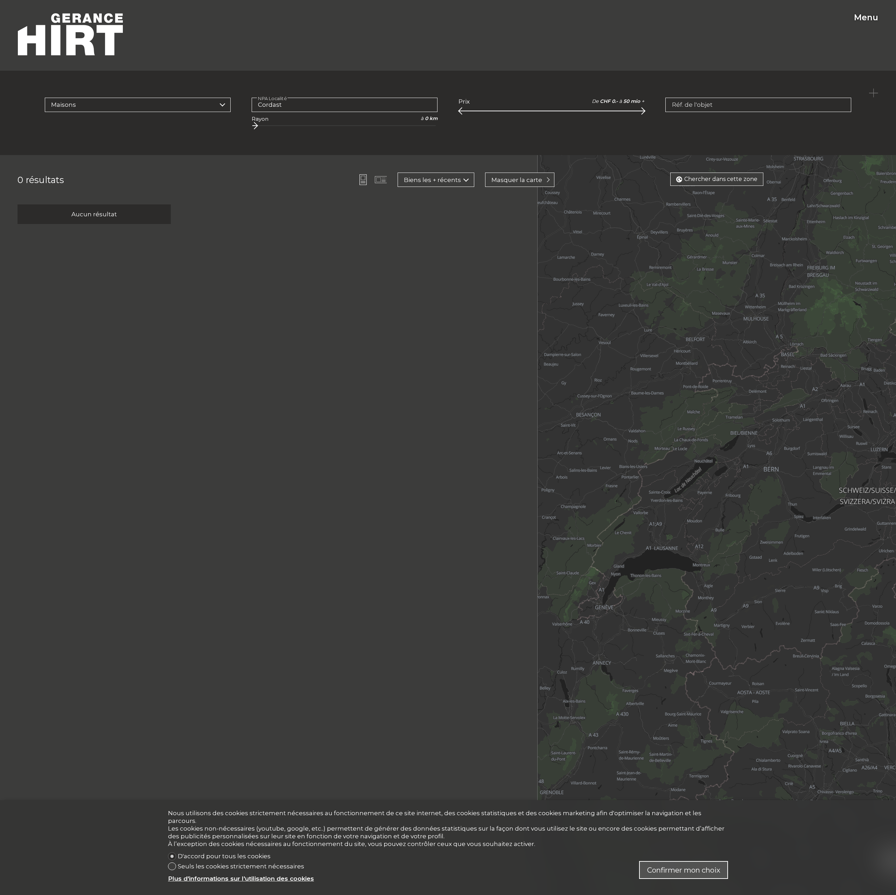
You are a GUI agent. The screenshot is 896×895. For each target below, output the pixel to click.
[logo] (70, 34)
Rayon (260, 119)
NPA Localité (272, 98)
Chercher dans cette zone (720, 179)
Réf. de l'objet (692, 104)
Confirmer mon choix (683, 870)
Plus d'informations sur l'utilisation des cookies (241, 878)
